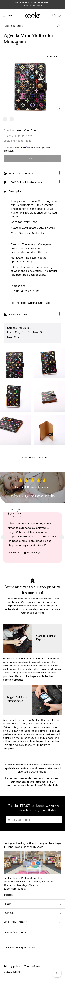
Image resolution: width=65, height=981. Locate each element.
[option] (32, 4)
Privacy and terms (15, 931)
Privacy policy (12, 966)
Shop (7, 903)
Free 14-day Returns (21, 173)
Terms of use (32, 966)
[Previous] (5, 119)
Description (15, 191)
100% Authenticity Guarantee (26, 182)
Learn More (13, 337)
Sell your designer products (21, 947)
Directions (9, 895)
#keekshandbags (15, 922)
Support (10, 912)
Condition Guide (18, 314)
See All (42, 457)
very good (30, 130)
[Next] (12, 119)
